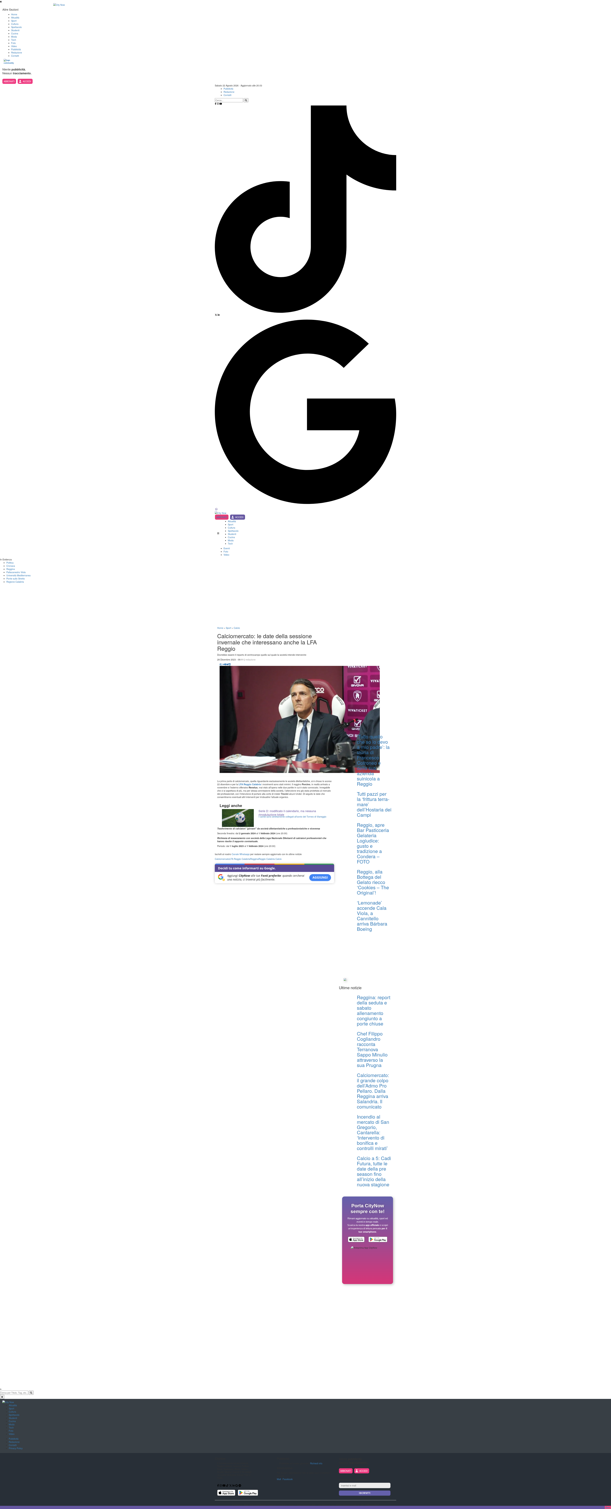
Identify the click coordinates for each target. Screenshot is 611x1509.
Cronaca (10, 565)
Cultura (14, 23)
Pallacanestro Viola (16, 572)
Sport (14, 20)
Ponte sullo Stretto (15, 578)
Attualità (15, 17)
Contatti (15, 55)
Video (14, 46)
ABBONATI (9, 81)
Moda (14, 36)
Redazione (16, 52)
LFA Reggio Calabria (250, 784)
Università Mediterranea (18, 575)
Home (14, 14)
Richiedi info (316, 1463)
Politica (10, 562)
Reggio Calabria (267, 858)
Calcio (237, 627)
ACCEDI (27, 81)
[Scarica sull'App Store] (356, 1240)
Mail (279, 1479)
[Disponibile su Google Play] (378, 1240)
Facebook (288, 1479)
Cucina (14, 33)
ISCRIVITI (364, 1493)
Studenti (15, 30)
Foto (13, 43)
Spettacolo (16, 27)
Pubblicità (16, 49)
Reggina (10, 569)
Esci (608, 1507)
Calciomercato (222, 858)
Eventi (227, 548)
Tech (13, 39)
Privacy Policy (16, 1448)
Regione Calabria (15, 581)
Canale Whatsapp (241, 854)
